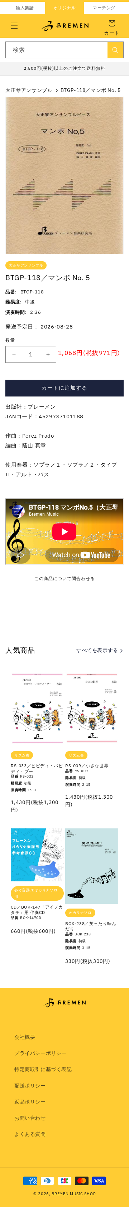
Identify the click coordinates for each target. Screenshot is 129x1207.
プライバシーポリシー (40, 1053)
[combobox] (64, 50)
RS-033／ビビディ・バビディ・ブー (37, 768)
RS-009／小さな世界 (86, 765)
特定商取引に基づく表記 (43, 1069)
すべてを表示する (97, 650)
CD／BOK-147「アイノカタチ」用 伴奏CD (37, 909)
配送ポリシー (30, 1085)
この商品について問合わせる (64, 578)
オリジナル (64, 7)
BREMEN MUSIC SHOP (74, 1193)
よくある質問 (30, 1134)
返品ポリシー (30, 1102)
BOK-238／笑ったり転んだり (90, 926)
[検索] (115, 50)
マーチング (104, 7)
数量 (10, 340)
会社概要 (24, 1037)
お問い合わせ (30, 1118)
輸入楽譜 (25, 7)
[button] (14, 26)
